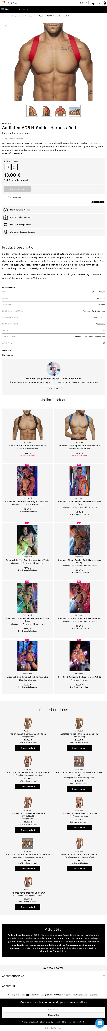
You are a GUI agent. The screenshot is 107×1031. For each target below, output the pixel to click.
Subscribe (53, 1015)
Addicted (6, 123)
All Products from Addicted (53, 951)
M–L (7, 167)
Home (4, 16)
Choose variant (28, 748)
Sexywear (16, 16)
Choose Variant (17, 189)
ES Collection (68, 941)
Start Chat (53, 388)
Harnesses (29, 16)
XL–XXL (14, 167)
